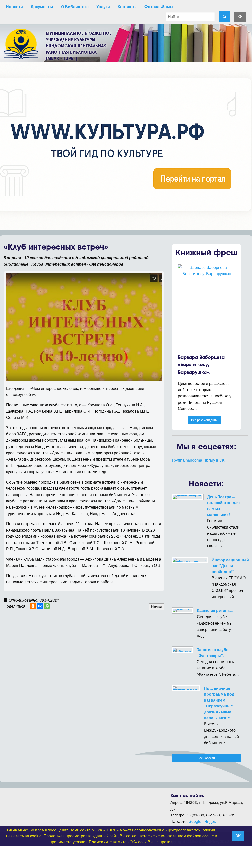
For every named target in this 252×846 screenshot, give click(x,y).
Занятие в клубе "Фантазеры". (212, 652)
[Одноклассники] (33, 606)
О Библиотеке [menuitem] (75, 6)
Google (195, 821)
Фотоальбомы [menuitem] (158, 6)
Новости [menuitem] (14, 6)
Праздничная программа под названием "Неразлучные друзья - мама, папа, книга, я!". (219, 703)
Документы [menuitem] (42, 6)
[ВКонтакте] (40, 606)
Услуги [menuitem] (103, 6)
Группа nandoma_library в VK (198, 460)
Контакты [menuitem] (127, 6)
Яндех (210, 821)
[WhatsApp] (47, 606)
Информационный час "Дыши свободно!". (230, 565)
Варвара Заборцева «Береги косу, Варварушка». (201, 364)
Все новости (206, 758)
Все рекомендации (204, 420)
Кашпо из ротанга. (215, 610)
